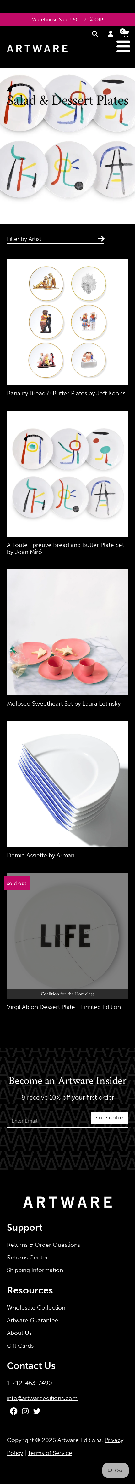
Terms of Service (50, 1453)
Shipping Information (35, 1270)
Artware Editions (79, 1440)
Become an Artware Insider (67, 1081)
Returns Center (27, 1257)
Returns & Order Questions (43, 1244)
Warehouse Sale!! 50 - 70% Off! (67, 19)
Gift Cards (20, 1345)
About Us (19, 1332)
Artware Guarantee (32, 1320)
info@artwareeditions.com (42, 1398)
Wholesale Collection (36, 1307)
